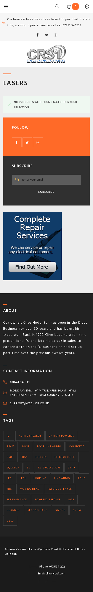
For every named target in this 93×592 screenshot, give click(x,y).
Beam (10, 446)
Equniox (13, 468)
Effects (41, 457)
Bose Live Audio (49, 446)
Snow (77, 510)
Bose (25, 446)
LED (9, 478)
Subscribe (46, 191)
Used (10, 521)
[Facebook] (37, 35)
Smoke (60, 510)
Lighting (40, 478)
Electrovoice (65, 457)
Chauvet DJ (77, 446)
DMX (10, 457)
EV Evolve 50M (49, 468)
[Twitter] (46, 35)
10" (9, 436)
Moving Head (30, 489)
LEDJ (23, 478)
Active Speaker (30, 436)
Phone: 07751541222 (52, 566)
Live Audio (62, 478)
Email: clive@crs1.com (51, 573)
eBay (24, 457)
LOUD (82, 478)
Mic (9, 489)
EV (28, 468)
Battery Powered (61, 436)
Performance (17, 499)
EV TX (71, 468)
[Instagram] (55, 35)
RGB (71, 499)
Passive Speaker (60, 489)
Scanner (13, 510)
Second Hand (37, 510)
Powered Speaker (48, 499)
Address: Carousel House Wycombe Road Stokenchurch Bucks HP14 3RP (45, 552)
